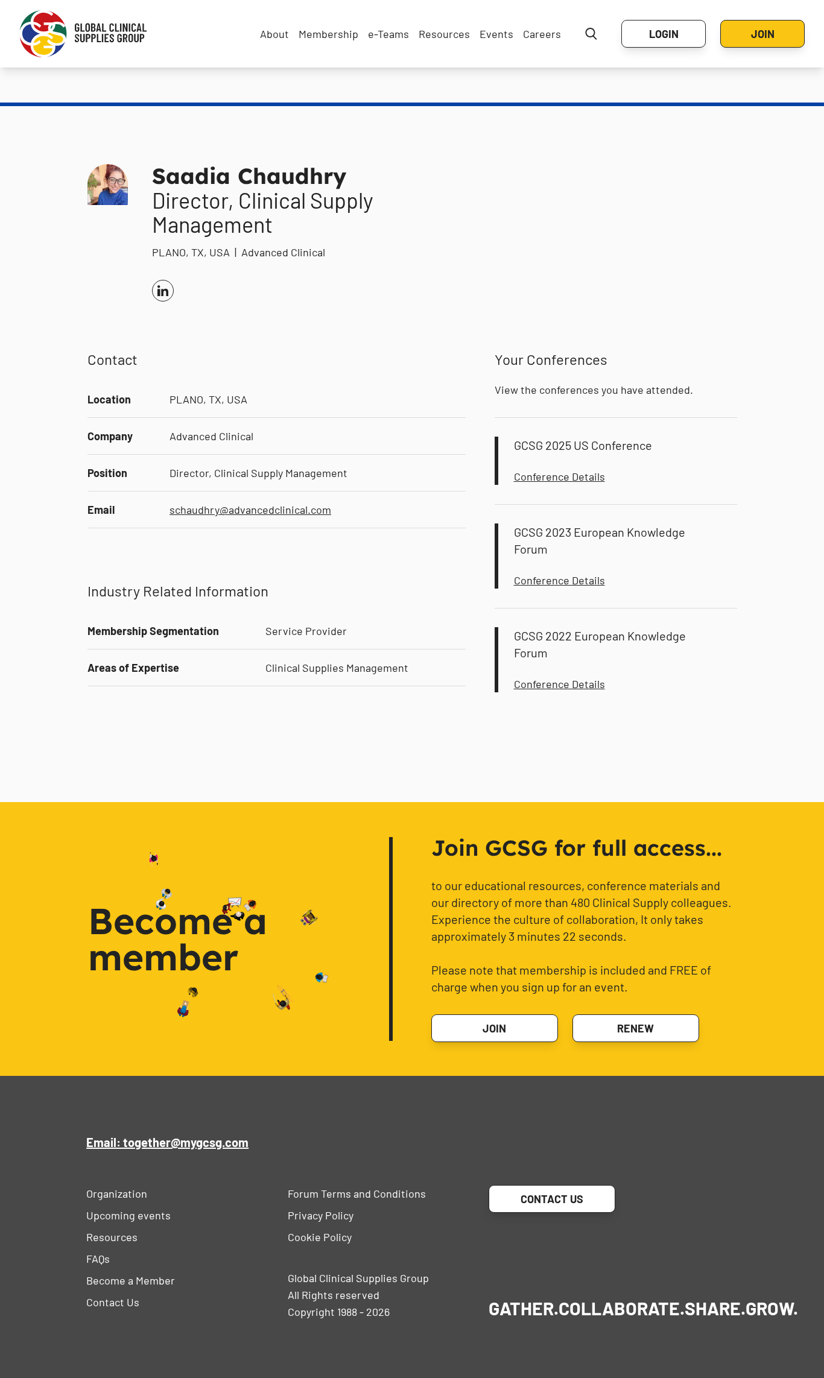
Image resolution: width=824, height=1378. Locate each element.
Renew (635, 1028)
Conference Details (559, 476)
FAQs (98, 1258)
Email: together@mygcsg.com (167, 1142)
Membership (328, 33)
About (274, 33)
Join (763, 33)
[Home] (83, 34)
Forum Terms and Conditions (357, 1193)
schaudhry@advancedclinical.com (250, 509)
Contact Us (112, 1302)
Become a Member (130, 1280)
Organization (116, 1193)
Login (664, 33)
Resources (444, 33)
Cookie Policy (320, 1237)
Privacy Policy (320, 1215)
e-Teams (388, 33)
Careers (542, 33)
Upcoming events (128, 1215)
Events (496, 33)
